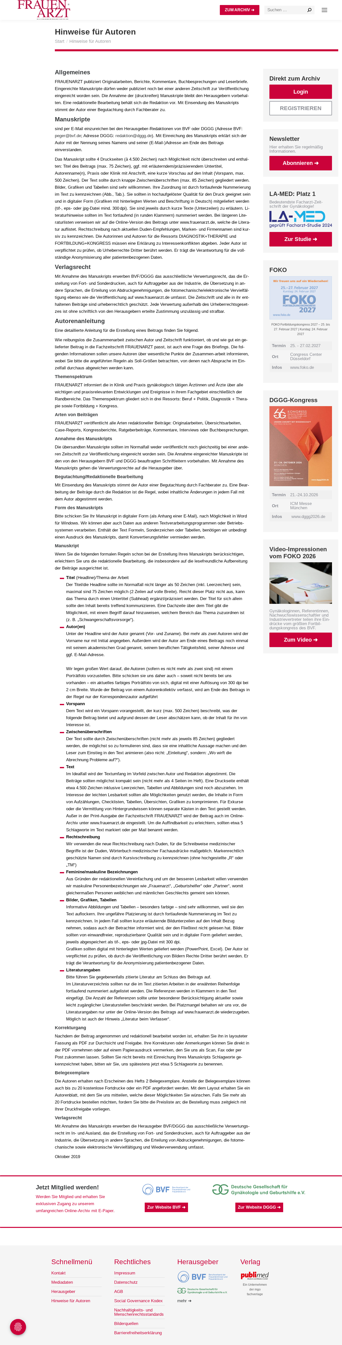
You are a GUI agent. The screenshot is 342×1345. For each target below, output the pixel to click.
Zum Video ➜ (301, 640)
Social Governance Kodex (138, 1301)
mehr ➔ (184, 1300)
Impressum (124, 1273)
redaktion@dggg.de (133, 135)
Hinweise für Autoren (70, 1301)
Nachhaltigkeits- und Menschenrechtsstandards (139, 1312)
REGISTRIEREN (300, 108)
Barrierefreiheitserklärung (138, 1333)
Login (300, 92)
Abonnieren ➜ (301, 163)
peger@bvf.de (68, 135)
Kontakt (58, 1273)
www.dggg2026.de (308, 516)
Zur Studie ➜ (300, 239)
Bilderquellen (126, 1323)
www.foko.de (302, 367)
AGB (118, 1291)
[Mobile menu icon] (324, 10)
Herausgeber (63, 1291)
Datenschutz (126, 1282)
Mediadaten (62, 1282)
